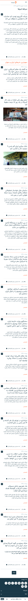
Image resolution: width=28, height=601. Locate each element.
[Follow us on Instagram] (25, 586)
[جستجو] (25, 599)
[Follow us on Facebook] (19, 583)
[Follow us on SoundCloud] (6, 583)
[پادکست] (7, 599)
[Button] (23, 57)
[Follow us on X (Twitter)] (12, 583)
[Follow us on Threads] (22, 586)
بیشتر (14, 573)
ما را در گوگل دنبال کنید (16, 599)
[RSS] (22, 583)
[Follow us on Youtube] (9, 583)
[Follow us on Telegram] (16, 583)
